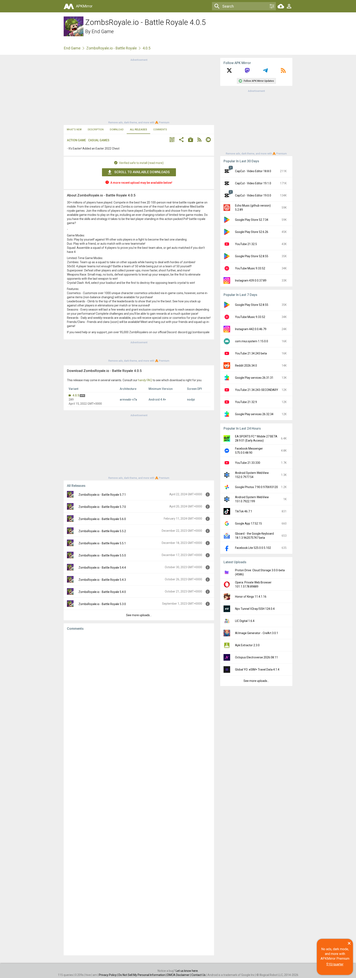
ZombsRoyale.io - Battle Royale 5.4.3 (102, 579)
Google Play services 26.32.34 (254, 414)
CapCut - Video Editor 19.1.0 (253, 183)
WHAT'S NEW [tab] (74, 129)
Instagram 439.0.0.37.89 (250, 280)
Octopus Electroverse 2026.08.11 (256, 657)
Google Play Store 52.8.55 (251, 256)
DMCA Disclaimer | (179, 975)
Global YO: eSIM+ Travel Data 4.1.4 (257, 669)
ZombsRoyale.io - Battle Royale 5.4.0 (102, 592)
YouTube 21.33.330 (247, 462)
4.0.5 (76, 395)
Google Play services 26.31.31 (254, 377)
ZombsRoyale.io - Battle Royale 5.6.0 (102, 519)
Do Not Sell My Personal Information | (142, 975)
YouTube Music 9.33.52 (250, 268)
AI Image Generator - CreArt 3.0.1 (256, 633)
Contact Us (198, 975)
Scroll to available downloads (142, 172)
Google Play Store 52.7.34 (251, 219)
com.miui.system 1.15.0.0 (251, 341)
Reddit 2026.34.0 (246, 365)
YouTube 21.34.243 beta (251, 353)
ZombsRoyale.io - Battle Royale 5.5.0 (102, 555)
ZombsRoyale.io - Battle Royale (111, 48)
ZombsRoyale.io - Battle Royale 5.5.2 (102, 531)
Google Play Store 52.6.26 (251, 232)
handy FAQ (145, 380)
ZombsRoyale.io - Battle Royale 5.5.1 (102, 543)
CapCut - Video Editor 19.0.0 (253, 195)
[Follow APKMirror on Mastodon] (247, 72)
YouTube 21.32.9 (246, 402)
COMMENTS (160, 129)
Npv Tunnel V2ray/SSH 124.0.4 (255, 608)
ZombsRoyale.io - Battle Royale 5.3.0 (102, 604)
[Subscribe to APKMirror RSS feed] (283, 72)
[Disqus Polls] (139, 685)
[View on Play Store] (190, 140)
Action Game (76, 140)
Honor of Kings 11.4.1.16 (250, 596)
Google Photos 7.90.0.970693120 (256, 487)
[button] (172, 140)
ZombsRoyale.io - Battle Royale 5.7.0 (102, 506)
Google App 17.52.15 (248, 523)
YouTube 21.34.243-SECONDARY (256, 389)
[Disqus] (139, 793)
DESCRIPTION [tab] (96, 129)
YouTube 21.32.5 (246, 244)
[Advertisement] (139, 91)
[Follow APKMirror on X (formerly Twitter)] (229, 72)
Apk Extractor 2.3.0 (247, 645)
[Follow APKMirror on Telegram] (265, 72)
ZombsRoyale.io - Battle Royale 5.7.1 (102, 494)
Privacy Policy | (108, 975)
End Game (103, 31)
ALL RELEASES (138, 129)
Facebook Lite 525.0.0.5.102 (253, 547)
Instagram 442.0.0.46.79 (250, 329)
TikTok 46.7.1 (243, 511)
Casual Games (98, 140)
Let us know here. (187, 970)
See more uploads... (139, 615)
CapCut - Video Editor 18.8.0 (253, 171)
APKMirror (84, 6)
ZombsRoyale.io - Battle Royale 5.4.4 (102, 567)
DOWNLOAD (117, 129)
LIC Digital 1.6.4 (244, 621)
